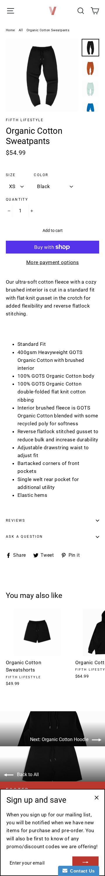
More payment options (52, 262)
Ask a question (24, 537)
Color (41, 175)
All (21, 30)
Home (10, 30)
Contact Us (81, 870)
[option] (42, 75)
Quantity (17, 199)
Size (11, 175)
